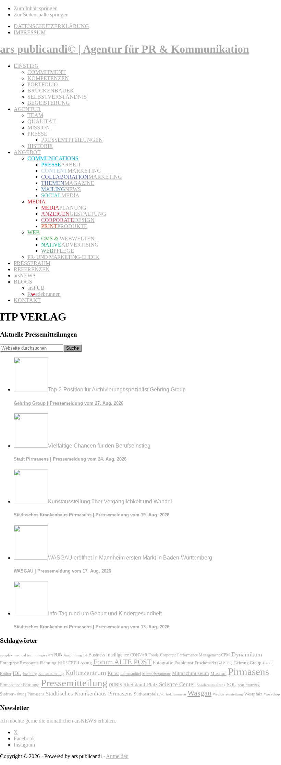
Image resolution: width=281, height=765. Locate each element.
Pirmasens (248, 671)
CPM (225, 655)
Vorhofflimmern (173, 694)
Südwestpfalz (146, 694)
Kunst (113, 673)
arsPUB (55, 654)
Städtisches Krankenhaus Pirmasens (89, 693)
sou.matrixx (249, 684)
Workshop (272, 694)
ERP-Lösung (80, 662)
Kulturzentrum (85, 672)
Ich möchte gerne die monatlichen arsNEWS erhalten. (58, 721)
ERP (62, 662)
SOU (231, 684)
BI (85, 655)
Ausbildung (72, 655)
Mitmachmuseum (190, 673)
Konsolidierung (51, 673)
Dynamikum (246, 654)
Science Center (177, 684)
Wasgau (199, 693)
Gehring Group (247, 662)
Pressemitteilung (74, 682)
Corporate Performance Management (190, 655)
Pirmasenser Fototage (19, 684)
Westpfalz (253, 694)
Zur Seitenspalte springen (41, 14)
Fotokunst (183, 662)
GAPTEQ (224, 663)
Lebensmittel (130, 673)
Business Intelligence (108, 654)
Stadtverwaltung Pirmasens (22, 694)
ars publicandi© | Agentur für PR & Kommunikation (124, 49)
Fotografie (163, 662)
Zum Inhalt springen (36, 8)
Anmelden (117, 756)
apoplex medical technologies (23, 655)
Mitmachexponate (156, 674)
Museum (218, 673)
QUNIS (115, 684)
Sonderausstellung (211, 685)
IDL (17, 673)
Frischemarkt (205, 663)
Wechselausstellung (228, 694)
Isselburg (30, 674)
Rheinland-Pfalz (140, 684)
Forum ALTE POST (122, 662)
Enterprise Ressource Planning (28, 663)
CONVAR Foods (144, 655)
